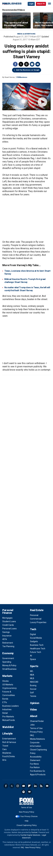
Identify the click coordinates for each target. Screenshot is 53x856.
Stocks (5, 681)
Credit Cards (8, 625)
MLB (32, 678)
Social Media (36, 638)
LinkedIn (35, 786)
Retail (5, 713)
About (33, 716)
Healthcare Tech (37, 648)
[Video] (26, 96)
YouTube (23, 786)
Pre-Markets (8, 716)
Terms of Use (36, 728)
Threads (26, 64)
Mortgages (7, 618)
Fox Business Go (37, 771)
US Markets (7, 684)
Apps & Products (37, 774)
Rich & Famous (9, 742)
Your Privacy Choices (29, 816)
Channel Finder (37, 721)
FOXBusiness (21, 77)
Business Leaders (10, 706)
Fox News (34, 764)
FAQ (32, 735)
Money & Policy (9, 665)
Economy (8, 653)
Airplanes (6, 753)
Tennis (33, 696)
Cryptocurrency (9, 688)
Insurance (6, 635)
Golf (32, 692)
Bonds (5, 699)
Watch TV (41, 4)
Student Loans (9, 621)
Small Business (9, 669)
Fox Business (11, 4)
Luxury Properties (38, 622)
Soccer (33, 689)
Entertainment (9, 738)
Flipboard (29, 786)
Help (26, 821)
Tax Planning (8, 646)
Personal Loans (9, 628)
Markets (7, 675)
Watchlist (8, 727)
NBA (32, 675)
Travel (5, 746)
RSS (41, 786)
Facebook (15, 64)
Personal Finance (7, 611)
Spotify (23, 791)
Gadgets (34, 641)
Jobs (32, 725)
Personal (34, 615)
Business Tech (36, 645)
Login (31, 4)
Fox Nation (35, 767)
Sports (34, 666)
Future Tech (35, 652)
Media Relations (37, 739)
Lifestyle (7, 733)
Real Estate (36, 610)
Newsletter (47, 786)
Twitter (21, 64)
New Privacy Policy (26, 812)
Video (33, 709)
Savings (6, 632)
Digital (33, 634)
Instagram (17, 786)
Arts (4, 760)
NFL (31, 671)
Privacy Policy (36, 732)
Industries (6, 709)
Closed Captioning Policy (26, 825)
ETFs (4, 702)
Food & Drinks (8, 756)
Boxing (33, 685)
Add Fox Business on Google (27, 70)
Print (32, 64)
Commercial (35, 619)
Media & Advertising (26, 34)
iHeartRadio (29, 791)
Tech (33, 629)
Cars (4, 749)
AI (31, 655)
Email (37, 64)
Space (33, 659)
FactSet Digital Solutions (30, 835)
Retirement (7, 643)
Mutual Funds (8, 720)
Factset (34, 832)
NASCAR (34, 682)
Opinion (34, 703)
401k (4, 639)
